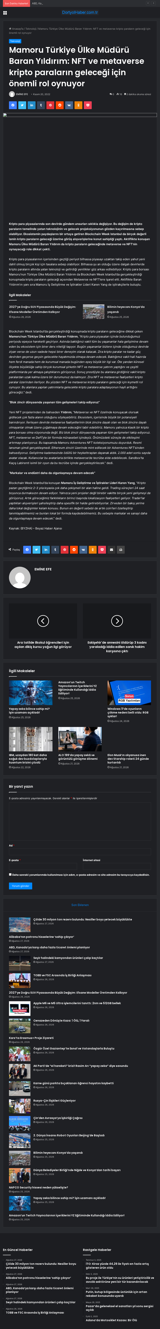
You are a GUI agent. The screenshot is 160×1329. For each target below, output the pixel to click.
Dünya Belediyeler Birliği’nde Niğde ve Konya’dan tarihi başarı (77, 1170)
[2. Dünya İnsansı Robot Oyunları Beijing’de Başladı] (19, 1140)
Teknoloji (30, 28)
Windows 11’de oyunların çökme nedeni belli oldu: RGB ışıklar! (128, 712)
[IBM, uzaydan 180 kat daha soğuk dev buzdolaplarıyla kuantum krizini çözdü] (30, 739)
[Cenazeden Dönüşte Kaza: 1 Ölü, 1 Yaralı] (19, 1026)
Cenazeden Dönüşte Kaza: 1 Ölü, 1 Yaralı (61, 1021)
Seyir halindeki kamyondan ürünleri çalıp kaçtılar (68, 958)
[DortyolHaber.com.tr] (80, 12)
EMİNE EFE (22, 94)
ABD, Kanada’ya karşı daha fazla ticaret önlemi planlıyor (65, 3)
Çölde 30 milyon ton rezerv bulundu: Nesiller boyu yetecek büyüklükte (82, 919)
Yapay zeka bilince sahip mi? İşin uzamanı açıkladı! (29, 710)
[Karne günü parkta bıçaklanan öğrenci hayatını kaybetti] (19, 1088)
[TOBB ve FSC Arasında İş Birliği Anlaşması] (19, 980)
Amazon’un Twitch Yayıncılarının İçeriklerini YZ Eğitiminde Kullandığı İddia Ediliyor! (77, 687)
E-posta (15, 860)
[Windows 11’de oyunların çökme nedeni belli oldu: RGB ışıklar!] (129, 693)
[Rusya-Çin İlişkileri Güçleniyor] (19, 1106)
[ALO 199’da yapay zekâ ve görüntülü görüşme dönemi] (80, 739)
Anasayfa (17, 28)
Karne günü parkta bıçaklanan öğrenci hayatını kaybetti (73, 1083)
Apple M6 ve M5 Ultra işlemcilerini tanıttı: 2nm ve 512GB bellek (77, 1003)
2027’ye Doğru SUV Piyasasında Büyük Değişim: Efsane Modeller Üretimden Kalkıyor (68, 993)
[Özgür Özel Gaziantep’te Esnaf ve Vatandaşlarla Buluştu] (19, 1054)
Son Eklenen (80, 905)
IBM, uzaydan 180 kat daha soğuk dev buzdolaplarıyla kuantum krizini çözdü (28, 758)
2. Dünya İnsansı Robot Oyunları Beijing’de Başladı (69, 1135)
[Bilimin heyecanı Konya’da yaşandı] (93, 311)
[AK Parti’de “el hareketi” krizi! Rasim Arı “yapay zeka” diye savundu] (19, 1071)
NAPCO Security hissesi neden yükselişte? (38, 1187)
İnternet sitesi (91, 860)
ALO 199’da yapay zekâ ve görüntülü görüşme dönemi (78, 757)
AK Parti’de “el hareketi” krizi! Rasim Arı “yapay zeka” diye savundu (80, 1066)
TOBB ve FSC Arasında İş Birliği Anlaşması (62, 975)
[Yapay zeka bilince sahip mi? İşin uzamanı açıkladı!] (30, 693)
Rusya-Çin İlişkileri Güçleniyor (54, 1101)
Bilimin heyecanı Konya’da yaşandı (58, 1153)
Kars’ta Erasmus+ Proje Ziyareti (31, 1038)
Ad (11, 845)
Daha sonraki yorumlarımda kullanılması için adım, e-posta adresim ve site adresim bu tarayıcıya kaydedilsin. (81, 874)
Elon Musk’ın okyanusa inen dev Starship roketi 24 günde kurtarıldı (128, 758)
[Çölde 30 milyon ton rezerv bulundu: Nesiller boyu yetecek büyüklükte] (19, 924)
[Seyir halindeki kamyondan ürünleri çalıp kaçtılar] (19, 963)
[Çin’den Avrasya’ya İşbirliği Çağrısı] (19, 1123)
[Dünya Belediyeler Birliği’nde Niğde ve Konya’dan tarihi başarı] (19, 1175)
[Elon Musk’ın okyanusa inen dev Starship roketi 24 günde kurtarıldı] (129, 739)
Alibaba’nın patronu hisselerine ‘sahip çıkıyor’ (41, 937)
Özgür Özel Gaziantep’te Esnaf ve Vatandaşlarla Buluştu (73, 1048)
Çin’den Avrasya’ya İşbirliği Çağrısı (58, 1118)
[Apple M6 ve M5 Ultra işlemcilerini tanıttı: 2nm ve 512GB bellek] (19, 1008)
